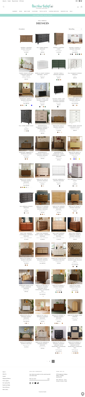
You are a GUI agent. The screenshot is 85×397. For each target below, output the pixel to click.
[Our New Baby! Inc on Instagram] (30, 383)
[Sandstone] (44, 54)
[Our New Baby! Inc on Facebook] (33, 383)
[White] (28, 54)
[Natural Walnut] (21, 105)
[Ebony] (79, 54)
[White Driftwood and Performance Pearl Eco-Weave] (45, 265)
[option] (42, 15)
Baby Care (27, 11)
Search (4, 371)
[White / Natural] (61, 132)
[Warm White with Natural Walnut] (29, 187)
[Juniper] (29, 105)
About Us (4, 1)
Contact (9, 1)
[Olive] (24, 187)
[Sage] (26, 54)
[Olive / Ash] (25, 348)
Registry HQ (64, 11)
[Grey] (70, 54)
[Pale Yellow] (79, 159)
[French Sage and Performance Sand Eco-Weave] (41, 265)
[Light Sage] (74, 54)
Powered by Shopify (42, 391)
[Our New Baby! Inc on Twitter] (38, 383)
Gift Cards (21, 1)
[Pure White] (60, 54)
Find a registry (6, 380)
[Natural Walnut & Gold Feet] (41, 296)
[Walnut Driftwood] (43, 160)
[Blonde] (74, 292)
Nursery (15, 11)
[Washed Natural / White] (43, 296)
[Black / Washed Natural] (26, 323)
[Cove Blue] (31, 105)
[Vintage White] (42, 54)
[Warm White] (24, 105)
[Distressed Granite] (40, 54)
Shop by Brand (15, 1)
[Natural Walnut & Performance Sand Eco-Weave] (43, 265)
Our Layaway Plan (6, 383)
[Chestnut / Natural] (55, 323)
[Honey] (81, 54)
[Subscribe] (48, 379)
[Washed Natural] (59, 132)
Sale (71, 11)
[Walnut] (58, 79)
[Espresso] (72, 54)
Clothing (35, 11)
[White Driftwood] (41, 160)
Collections (44, 20)
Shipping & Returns (7, 378)
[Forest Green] (77, 54)
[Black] (61, 292)
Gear (20, 11)
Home (39, 20)
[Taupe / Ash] (27, 348)
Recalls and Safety (6, 385)
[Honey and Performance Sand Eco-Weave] (39, 265)
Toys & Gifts (43, 11)
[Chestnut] (75, 54)
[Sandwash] (24, 54)
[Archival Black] (76, 266)
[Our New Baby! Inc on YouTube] (35, 383)
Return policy (5, 389)
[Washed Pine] (28, 105)
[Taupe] (26, 187)
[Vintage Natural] (76, 186)
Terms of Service (6, 387)
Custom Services (54, 11)
